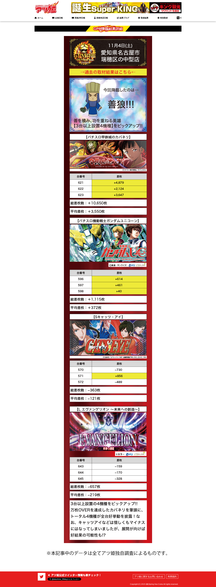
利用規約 (172, 576)
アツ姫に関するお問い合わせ (148, 576)
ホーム (40, 18)
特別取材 (164, 18)
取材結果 (144, 18)
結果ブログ (124, 18)
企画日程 (59, 18)
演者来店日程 (102, 18)
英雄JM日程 (80, 18)
